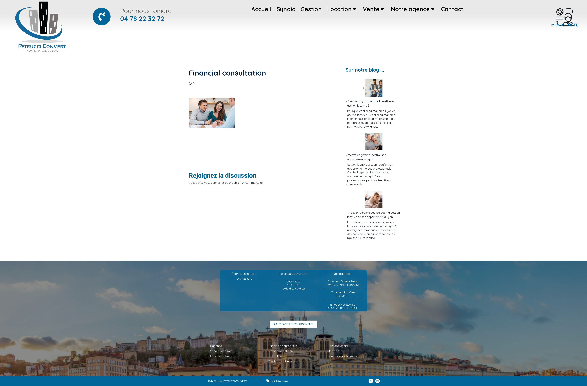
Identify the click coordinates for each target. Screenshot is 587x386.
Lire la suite (371, 126)
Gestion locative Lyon (282, 361)
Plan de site (334, 351)
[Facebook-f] (371, 381)
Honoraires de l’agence (342, 356)
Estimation (275, 356)
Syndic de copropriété (283, 346)
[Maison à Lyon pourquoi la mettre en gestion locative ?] (372, 88)
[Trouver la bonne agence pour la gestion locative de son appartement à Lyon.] (372, 199)
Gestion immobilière (281, 351)
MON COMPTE (564, 25)
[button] (293, 324)
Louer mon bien (220, 356)
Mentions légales (338, 346)
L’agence (216, 346)
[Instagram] (377, 381)
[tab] (261, 9)
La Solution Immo (279, 381)
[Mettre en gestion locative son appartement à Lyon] (372, 141)
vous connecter (214, 182)
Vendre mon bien (221, 351)
